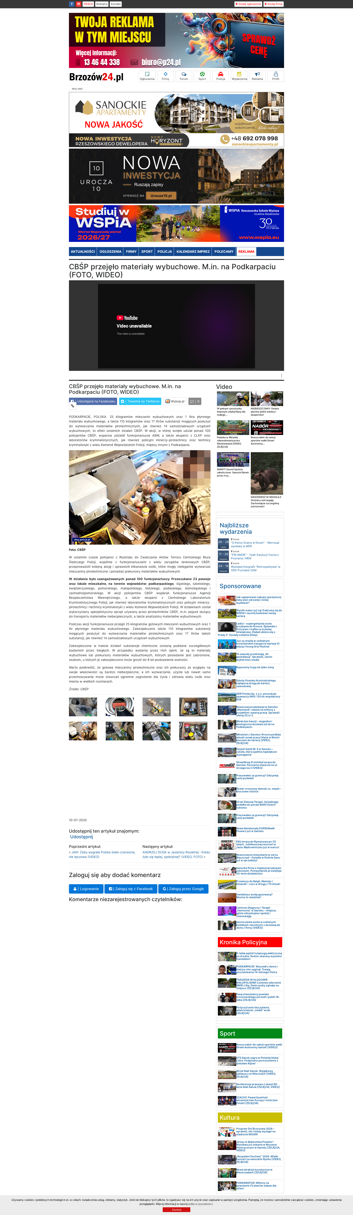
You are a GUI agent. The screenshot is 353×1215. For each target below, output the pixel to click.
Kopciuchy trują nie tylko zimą (255, 667)
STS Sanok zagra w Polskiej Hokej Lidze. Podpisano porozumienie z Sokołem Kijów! (257, 1060)
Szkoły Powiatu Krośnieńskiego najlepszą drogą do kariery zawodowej (256, 683)
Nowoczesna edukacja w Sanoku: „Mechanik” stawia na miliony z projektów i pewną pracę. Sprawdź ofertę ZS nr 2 (258, 711)
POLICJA (165, 251)
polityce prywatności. (200, 1203)
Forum (184, 79)
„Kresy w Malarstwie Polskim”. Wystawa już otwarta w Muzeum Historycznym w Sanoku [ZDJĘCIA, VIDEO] (258, 1146)
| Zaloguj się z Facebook (132, 889)
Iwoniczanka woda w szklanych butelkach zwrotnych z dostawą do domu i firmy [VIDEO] (258, 924)
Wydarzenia (239, 79)
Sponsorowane (240, 586)
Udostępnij (81, 836)
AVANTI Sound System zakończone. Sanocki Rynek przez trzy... (233, 472)
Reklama (101, 4)
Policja (220, 79)
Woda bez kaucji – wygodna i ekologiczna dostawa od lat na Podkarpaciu (255, 724)
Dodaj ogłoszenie (249, 4)
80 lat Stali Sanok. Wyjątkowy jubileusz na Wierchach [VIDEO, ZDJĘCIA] (256, 1073)
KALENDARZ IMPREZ (193, 251)
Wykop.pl (177, 401)
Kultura (230, 1117)
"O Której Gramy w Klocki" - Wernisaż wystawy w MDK (255, 543)
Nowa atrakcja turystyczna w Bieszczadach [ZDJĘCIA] (254, 1171)
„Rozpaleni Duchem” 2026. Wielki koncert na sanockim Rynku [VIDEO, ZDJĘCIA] (258, 1159)
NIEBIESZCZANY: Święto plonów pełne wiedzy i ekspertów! (265, 411)
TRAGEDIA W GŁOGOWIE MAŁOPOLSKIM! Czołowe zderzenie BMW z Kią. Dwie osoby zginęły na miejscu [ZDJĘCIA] (258, 984)
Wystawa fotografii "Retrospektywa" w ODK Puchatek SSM (255, 567)
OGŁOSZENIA (110, 251)
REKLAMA (246, 251)
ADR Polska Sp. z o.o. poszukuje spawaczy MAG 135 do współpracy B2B (258, 696)
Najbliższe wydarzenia (236, 528)
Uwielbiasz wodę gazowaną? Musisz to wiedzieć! (254, 896)
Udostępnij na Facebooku (95, 401)
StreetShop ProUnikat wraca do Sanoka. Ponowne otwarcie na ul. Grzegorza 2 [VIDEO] (257, 765)
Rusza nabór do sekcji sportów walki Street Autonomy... (263, 440)
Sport (202, 79)
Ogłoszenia (147, 79)
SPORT (147, 251)
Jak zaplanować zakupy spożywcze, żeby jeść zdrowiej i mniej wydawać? (259, 599)
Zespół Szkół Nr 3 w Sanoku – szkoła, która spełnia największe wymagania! (256, 751)
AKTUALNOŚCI (83, 251)
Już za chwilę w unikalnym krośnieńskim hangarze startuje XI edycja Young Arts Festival (257, 643)
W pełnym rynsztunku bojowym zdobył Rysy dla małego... (231, 411)
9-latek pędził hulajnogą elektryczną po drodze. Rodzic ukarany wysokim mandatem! (259, 956)
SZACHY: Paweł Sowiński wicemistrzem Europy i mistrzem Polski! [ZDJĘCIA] (257, 1100)
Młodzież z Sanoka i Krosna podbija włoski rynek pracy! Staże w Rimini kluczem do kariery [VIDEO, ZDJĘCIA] (258, 738)
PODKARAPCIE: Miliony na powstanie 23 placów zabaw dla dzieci (256, 1185)
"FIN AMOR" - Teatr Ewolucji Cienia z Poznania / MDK (255, 555)
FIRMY (131, 251)
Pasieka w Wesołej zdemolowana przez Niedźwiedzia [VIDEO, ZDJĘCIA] (229, 442)
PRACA (88, 4)
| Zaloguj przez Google (185, 889)
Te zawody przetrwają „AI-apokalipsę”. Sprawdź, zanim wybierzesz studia (254, 656)
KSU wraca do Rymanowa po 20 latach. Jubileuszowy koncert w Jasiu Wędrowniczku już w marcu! (257, 844)
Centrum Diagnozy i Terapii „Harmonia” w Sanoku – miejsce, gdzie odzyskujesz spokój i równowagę (256, 912)
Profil (275, 79)
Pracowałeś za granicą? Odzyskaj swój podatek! (257, 777)
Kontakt (116, 4)
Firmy (165, 79)
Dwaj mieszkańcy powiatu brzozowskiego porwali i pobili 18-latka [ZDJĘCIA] (258, 997)
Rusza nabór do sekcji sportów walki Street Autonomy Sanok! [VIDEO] (259, 1046)
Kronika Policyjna (243, 942)
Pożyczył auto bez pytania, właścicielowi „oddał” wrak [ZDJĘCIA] (253, 1010)
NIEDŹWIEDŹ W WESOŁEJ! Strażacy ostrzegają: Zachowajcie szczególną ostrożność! (266, 502)
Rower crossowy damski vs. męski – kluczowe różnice (258, 790)
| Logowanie (87, 889)
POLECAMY (224, 251)
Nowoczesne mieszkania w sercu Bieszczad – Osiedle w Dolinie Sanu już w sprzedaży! (258, 857)
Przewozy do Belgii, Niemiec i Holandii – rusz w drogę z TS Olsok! (258, 882)
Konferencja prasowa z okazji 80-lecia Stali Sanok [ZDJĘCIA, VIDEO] (258, 1085)
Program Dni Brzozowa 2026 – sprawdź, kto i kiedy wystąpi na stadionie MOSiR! (255, 1131)
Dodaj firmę (275, 4)
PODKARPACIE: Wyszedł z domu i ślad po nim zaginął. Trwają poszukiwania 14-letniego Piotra (257, 969)
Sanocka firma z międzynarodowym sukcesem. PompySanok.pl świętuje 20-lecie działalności (258, 870)
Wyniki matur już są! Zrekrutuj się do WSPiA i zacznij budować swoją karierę (259, 613)
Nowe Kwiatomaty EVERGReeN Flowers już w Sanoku (255, 830)
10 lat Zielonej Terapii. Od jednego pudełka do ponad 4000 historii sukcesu (257, 804)
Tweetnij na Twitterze (143, 401)
